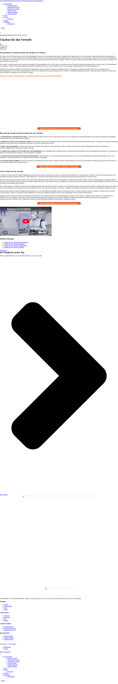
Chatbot (2, 47)
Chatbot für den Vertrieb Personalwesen (15, 245)
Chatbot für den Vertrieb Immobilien (14, 244)
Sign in (3, 28)
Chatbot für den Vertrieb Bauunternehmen (16, 242)
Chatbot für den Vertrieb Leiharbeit (14, 247)
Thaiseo (13, 644)
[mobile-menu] (0, 32)
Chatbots (2, 250)
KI (1, 44)
